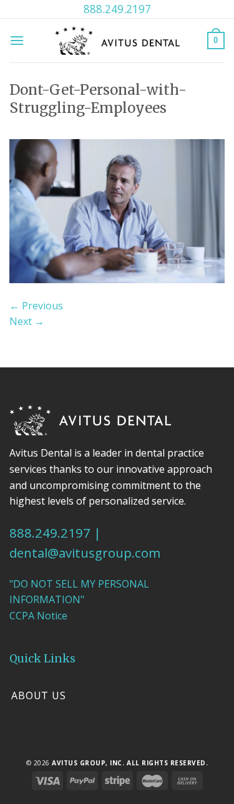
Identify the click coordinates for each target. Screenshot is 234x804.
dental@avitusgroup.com (84, 552)
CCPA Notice (38, 615)
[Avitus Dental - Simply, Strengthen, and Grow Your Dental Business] (117, 40)
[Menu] (16, 40)
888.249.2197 (117, 8)
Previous (36, 305)
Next (26, 321)
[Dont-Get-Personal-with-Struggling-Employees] (117, 210)
